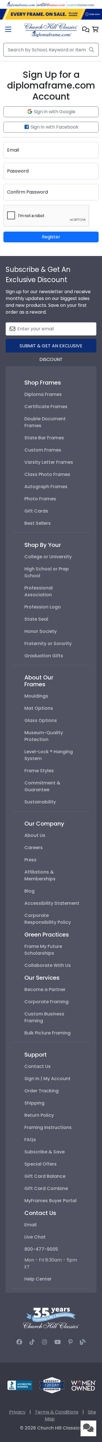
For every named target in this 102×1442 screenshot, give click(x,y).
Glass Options (40, 720)
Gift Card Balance (44, 1176)
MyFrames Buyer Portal (50, 1200)
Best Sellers (37, 523)
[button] (85, 30)
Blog (29, 891)
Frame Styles (39, 770)
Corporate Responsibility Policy (47, 918)
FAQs (30, 1139)
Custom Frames (42, 450)
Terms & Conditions (56, 1412)
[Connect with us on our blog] (83, 1342)
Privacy (17, 1412)
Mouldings (36, 696)
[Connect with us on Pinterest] (70, 1342)
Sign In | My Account (47, 1078)
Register (51, 237)
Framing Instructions (48, 1127)
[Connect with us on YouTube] (57, 1342)
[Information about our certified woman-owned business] (83, 1385)
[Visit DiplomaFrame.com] (21, 4)
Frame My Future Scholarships (43, 949)
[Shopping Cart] (95, 30)
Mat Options (38, 708)
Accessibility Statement (51, 903)
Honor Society (40, 631)
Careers (33, 847)
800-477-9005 (41, 1249)
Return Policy (39, 1115)
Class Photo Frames (47, 474)
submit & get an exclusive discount (51, 347)
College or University (48, 556)
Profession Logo (42, 607)
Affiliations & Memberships (40, 875)
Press (30, 860)
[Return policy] (51, 1385)
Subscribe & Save (44, 1152)
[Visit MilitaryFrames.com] (51, 4)
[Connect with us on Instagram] (44, 1342)
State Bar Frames (44, 438)
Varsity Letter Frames (48, 462)
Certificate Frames (45, 406)
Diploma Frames (43, 394)
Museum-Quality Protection (43, 736)
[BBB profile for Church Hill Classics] (19, 1385)
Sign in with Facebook (53, 127)
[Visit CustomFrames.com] (81, 4)
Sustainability (40, 802)
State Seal (36, 619)
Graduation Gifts (43, 655)
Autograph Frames (45, 486)
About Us (34, 835)
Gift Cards (36, 511)
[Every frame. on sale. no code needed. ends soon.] (51, 14)
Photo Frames (40, 499)
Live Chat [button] (35, 1237)
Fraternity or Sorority (48, 643)
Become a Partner (44, 989)
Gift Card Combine (46, 1188)
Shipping (34, 1103)
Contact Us (37, 1066)
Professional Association (38, 591)
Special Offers (40, 1164)
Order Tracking (41, 1091)
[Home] (50, 29)
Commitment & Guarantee (42, 786)
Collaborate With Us (47, 965)
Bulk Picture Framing (47, 1033)
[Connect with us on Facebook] (19, 1342)
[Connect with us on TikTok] (32, 1342)
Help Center (38, 1279)
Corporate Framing (46, 1001)
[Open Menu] (8, 30)
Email (30, 1224)
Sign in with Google (54, 111)
